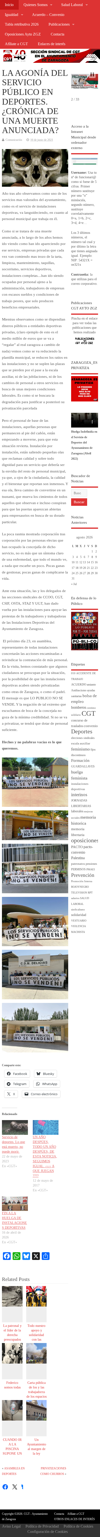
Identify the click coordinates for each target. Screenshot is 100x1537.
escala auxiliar (80, 743)
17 (73, 568)
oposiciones (85, 840)
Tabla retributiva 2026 (22, 24)
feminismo (80, 749)
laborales (77, 811)
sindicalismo (78, 909)
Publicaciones (59, 24)
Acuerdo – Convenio (48, 15)
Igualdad (11, 15)
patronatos (78, 863)
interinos (79, 794)
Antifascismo (78, 690)
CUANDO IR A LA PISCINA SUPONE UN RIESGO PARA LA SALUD (12, 1453)
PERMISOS (78, 869)
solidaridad (78, 915)
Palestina (78, 858)
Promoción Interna (81, 881)
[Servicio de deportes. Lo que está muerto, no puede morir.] (15, 1127)
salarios (75, 898)
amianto (91, 684)
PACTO (77, 847)
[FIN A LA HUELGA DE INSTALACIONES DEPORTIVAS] (15, 1203)
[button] (92, 74)
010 (73, 673)
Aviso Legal (11, 1526)
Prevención (82, 875)
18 (76, 568)
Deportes (81, 731)
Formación (80, 760)
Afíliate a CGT (16, 44)
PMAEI (90, 869)
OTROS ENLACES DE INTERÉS (74, 1519)
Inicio (9, 5)
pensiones (91, 863)
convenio (91, 726)
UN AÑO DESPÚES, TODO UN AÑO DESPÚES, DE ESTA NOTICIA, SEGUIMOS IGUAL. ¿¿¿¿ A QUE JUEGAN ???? (45, 1156)
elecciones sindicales (83, 738)
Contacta (57, 34)
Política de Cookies (78, 1526)
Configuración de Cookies (47, 1532)
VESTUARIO (78, 920)
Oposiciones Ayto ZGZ (23, 34)
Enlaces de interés (51, 44)
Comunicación (14, 140)
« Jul (74, 584)
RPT (90, 892)
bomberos (78, 707)
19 (80, 568)
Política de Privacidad (42, 1526)
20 (84, 568)
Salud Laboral (72, 5)
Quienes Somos (36, 5)
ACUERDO (78, 684)
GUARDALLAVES (83, 766)
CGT (89, 713)
